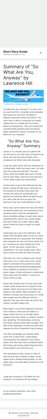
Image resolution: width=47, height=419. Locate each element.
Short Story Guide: (15, 51)
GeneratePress (23, 415)
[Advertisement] (23, 23)
